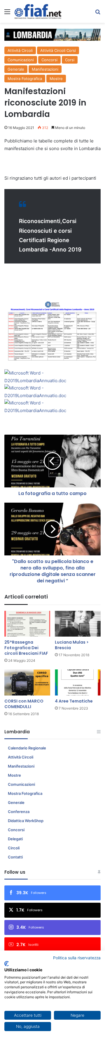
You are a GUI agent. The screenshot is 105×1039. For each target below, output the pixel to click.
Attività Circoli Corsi (58, 50)
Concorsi (49, 59)
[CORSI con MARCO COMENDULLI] (27, 682)
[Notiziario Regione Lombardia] (38, 11)
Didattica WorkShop (25, 820)
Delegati (15, 838)
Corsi (69, 59)
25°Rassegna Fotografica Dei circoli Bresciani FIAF (26, 647)
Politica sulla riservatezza (77, 957)
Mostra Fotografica (25, 78)
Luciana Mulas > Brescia (72, 645)
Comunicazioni (21, 59)
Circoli (14, 848)
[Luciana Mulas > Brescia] (78, 624)
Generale (16, 69)
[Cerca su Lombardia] (98, 13)
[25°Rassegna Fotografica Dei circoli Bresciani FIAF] (27, 624)
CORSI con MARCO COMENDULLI (23, 704)
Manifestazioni (45, 69)
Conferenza (18, 811)
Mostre (56, 78)
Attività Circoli (20, 50)
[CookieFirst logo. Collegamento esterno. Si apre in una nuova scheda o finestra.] (6, 963)
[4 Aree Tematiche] (78, 682)
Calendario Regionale (27, 748)
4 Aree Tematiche (74, 701)
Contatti (15, 857)
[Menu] (7, 13)
